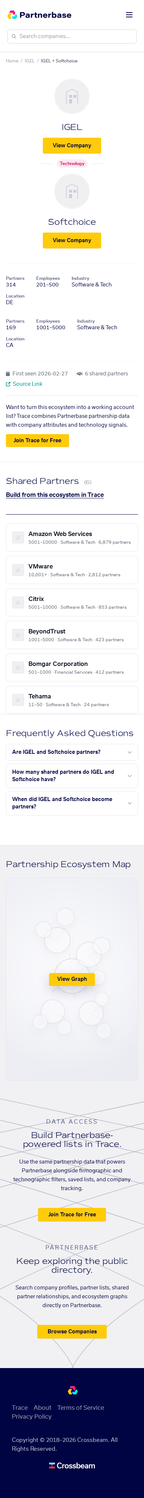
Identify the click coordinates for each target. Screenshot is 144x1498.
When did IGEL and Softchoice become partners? (62, 803)
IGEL (30, 61)
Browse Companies (72, 1331)
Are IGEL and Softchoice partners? (56, 752)
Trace (20, 1408)
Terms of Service (80, 1408)
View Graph (72, 979)
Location (15, 296)
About (42, 1408)
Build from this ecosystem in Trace (55, 495)
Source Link (27, 384)
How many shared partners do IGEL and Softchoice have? (63, 776)
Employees (48, 278)
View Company (72, 145)
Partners (15, 278)
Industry (80, 278)
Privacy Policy (32, 1417)
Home (12, 61)
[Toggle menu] (129, 14)
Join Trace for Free (37, 440)
